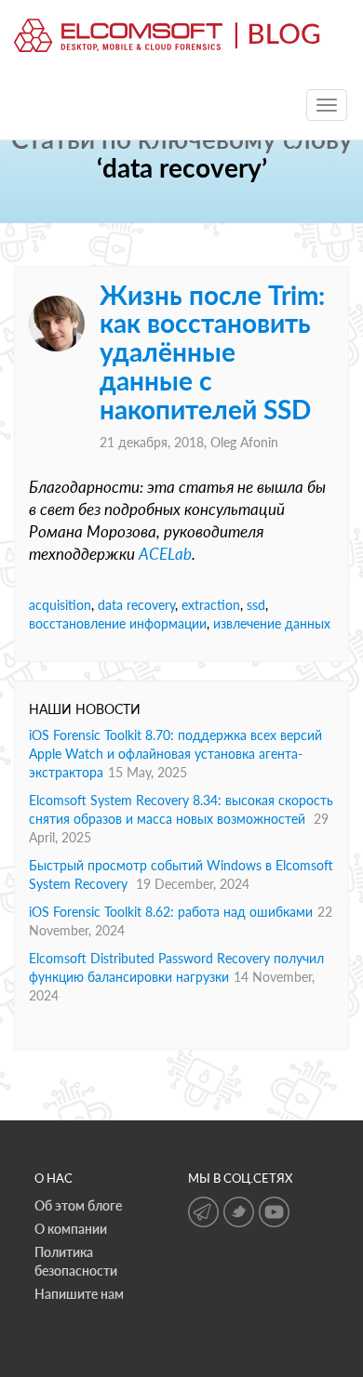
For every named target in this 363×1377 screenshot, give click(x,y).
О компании (70, 1229)
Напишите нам (79, 1294)
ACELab (165, 553)
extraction (211, 605)
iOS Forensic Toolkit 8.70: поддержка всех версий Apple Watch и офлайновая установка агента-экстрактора (175, 753)
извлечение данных (271, 623)
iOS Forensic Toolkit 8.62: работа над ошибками (171, 912)
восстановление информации (118, 623)
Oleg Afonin (244, 442)
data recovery (136, 605)
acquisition (60, 605)
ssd (256, 605)
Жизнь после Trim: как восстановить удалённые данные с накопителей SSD (212, 352)
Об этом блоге (78, 1205)
